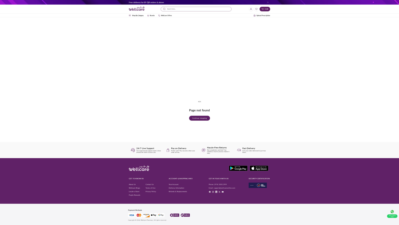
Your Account (173, 184)
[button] (268, 2)
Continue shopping (199, 118)
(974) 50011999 (220, 184)
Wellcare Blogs (134, 188)
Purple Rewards (134, 195)
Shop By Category (137, 15)
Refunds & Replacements (178, 191)
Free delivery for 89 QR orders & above (146, 2)
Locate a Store (134, 191)
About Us (132, 184)
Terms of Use (150, 188)
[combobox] (196, 9)
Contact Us (150, 184)
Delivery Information (176, 188)
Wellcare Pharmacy (147, 220)
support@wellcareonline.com (224, 188)
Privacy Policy (151, 191)
